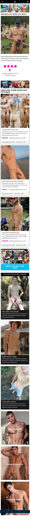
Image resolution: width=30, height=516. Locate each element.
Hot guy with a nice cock (10, 129)
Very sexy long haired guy (10, 233)
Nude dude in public (9, 357)
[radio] (4, 66)
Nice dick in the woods (10, 312)
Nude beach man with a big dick (12, 181)
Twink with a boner (9, 402)
